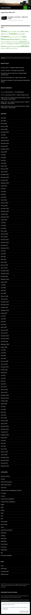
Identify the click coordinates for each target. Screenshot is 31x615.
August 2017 (4, 372)
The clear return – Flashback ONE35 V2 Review (12, 67)
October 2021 (4, 245)
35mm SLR (3, 487)
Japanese (22, 42)
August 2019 (4, 313)
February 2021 (4, 265)
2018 (6, 34)
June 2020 (3, 287)
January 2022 (4, 236)
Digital (24, 37)
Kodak (27, 42)
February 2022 (4, 234)
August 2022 (4, 219)
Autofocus (19, 34)
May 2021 (3, 256)
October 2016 (4, 401)
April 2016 (3, 415)
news (17, 43)
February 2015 (4, 451)
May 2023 (3, 194)
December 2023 (5, 174)
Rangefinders (4, 549)
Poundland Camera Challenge (13, 46)
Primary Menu (29, 8)
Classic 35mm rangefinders (7, 499)
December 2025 (5, 132)
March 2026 (4, 123)
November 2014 (5, 460)
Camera (5, 36)
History (11, 42)
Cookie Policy (5, 608)
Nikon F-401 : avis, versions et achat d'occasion (12, 102)
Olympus (24, 43)
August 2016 (4, 403)
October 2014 (4, 463)
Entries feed (4, 568)
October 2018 (4, 341)
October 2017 (4, 369)
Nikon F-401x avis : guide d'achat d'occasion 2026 (13, 97)
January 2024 (4, 171)
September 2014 (5, 466)
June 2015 (3, 440)
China (17, 36)
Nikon (20, 43)
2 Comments (20, 20)
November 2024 (5, 143)
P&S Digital (3, 541)
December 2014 (5, 457)
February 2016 (4, 420)
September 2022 (5, 217)
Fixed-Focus (10, 39)
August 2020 (4, 282)
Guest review (4, 524)
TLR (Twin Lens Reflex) (6, 555)
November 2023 (5, 177)
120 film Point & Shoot (6, 482)
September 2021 (5, 248)
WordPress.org (4, 574)
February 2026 (4, 126)
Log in (2, 565)
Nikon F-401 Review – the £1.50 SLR (15, 106)
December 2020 (5, 270)
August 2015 (4, 437)
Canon (14, 36)
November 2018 (5, 338)
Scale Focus (3, 48)
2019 (8, 34)
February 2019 (4, 330)
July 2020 (3, 284)
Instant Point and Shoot (6, 530)
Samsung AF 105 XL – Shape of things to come (17, 95)
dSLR (2, 507)
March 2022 (4, 231)
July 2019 (3, 316)
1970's (18, 31)
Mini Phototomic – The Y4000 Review (14, 92)
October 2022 (4, 214)
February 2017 (4, 389)
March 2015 (4, 449)
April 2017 (3, 384)
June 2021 (3, 253)
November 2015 (5, 429)
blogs (23, 34)
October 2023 (4, 180)
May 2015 (3, 443)
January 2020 (4, 299)
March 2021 (4, 262)
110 (8, 31)
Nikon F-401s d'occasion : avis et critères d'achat (13, 106)
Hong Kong (16, 42)
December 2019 (5, 301)
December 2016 (5, 395)
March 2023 (4, 200)
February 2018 (4, 361)
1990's (27, 31)
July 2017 (3, 375)
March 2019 (4, 327)
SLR (7, 48)
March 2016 (4, 417)
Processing (3, 547)
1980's (22, 31)
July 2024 (3, 154)
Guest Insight (4, 521)
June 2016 (3, 409)
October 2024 (4, 146)
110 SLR (3, 479)
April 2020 (3, 293)
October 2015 (4, 432)
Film (3, 39)
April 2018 (3, 358)
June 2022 (3, 225)
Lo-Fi (2, 43)
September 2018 (5, 344)
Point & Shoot (4, 544)
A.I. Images (3, 493)
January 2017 (4, 392)
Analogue (13, 34)
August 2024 (4, 151)
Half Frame (3, 42)
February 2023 (4, 202)
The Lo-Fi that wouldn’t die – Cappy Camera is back (13, 77)
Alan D (15, 20)
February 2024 (4, 168)
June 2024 (3, 157)
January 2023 (4, 205)
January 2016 (4, 423)
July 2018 (3, 350)
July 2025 (3, 135)
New (14, 43)
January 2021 (4, 268)
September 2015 (5, 434)
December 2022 (5, 208)
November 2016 (5, 398)
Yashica (10, 48)
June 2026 (3, 118)
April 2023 (3, 197)
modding (3, 535)
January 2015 (4, 454)
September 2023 (5, 183)
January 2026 (4, 129)
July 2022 (3, 222)
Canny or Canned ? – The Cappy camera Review (12, 70)
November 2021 (5, 242)
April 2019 (3, 324)
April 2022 (3, 228)
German (20, 39)
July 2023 (3, 188)
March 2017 (4, 386)
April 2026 (3, 120)
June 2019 (3, 318)
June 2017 (3, 378)
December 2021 (5, 239)
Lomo (5, 43)
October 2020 (4, 276)
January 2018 (4, 364)
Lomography (10, 43)
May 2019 (3, 321)
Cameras (11, 36)
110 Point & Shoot (5, 476)
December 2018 (5, 335)
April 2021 (3, 259)
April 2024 (3, 163)
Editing (2, 510)
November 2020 (5, 273)
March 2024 (4, 166)
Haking (24, 39)
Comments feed (5, 571)
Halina (8, 42)
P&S (28, 43)
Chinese (20, 36)
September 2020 (5, 279)
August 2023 (4, 185)
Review (25, 46)
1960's (15, 31)
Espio (2, 513)
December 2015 (5, 426)
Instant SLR (3, 532)
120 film (11, 31)
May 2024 (3, 160)
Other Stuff (3, 538)
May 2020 (3, 290)
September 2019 (5, 310)
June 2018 (3, 352)
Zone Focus (14, 48)
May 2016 (3, 412)
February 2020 (4, 296)
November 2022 (5, 211)
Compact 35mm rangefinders (8, 501)
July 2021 (3, 251)
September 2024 (5, 149)
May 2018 (3, 355)
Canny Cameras (6, 8)
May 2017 (3, 381)
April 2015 (3, 446)
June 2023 (3, 191)
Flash (17, 39)
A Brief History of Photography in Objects (11, 490)
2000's (3, 34)
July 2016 (3, 406)
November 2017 (5, 367)
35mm (4, 31)
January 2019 (4, 333)
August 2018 (4, 347)
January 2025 (4, 137)
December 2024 (5, 140)
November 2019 (5, 304)
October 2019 (4, 307)
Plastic (3, 46)
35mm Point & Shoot (6, 484)
